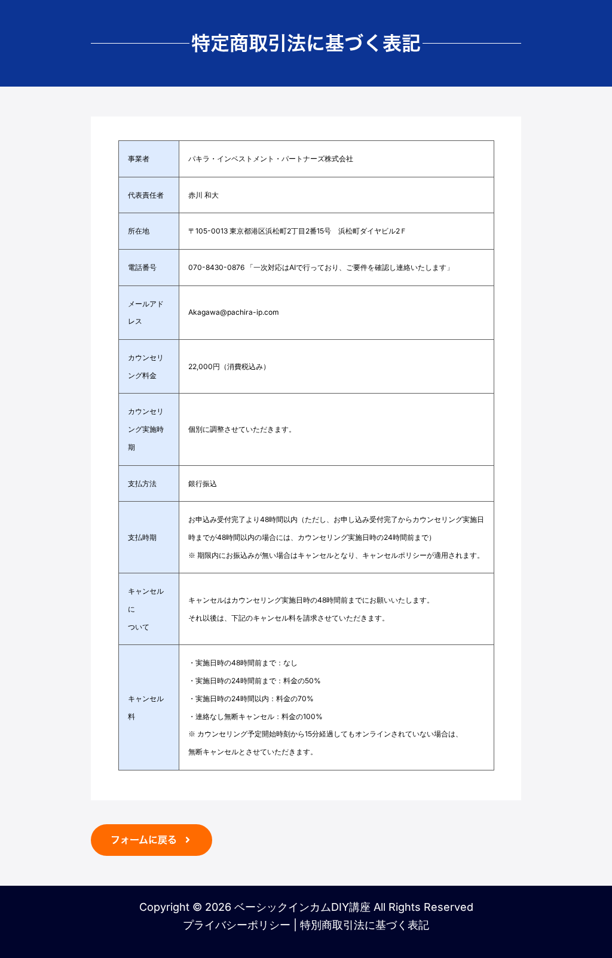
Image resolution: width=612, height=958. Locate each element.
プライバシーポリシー (236, 925)
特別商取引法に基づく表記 (364, 925)
